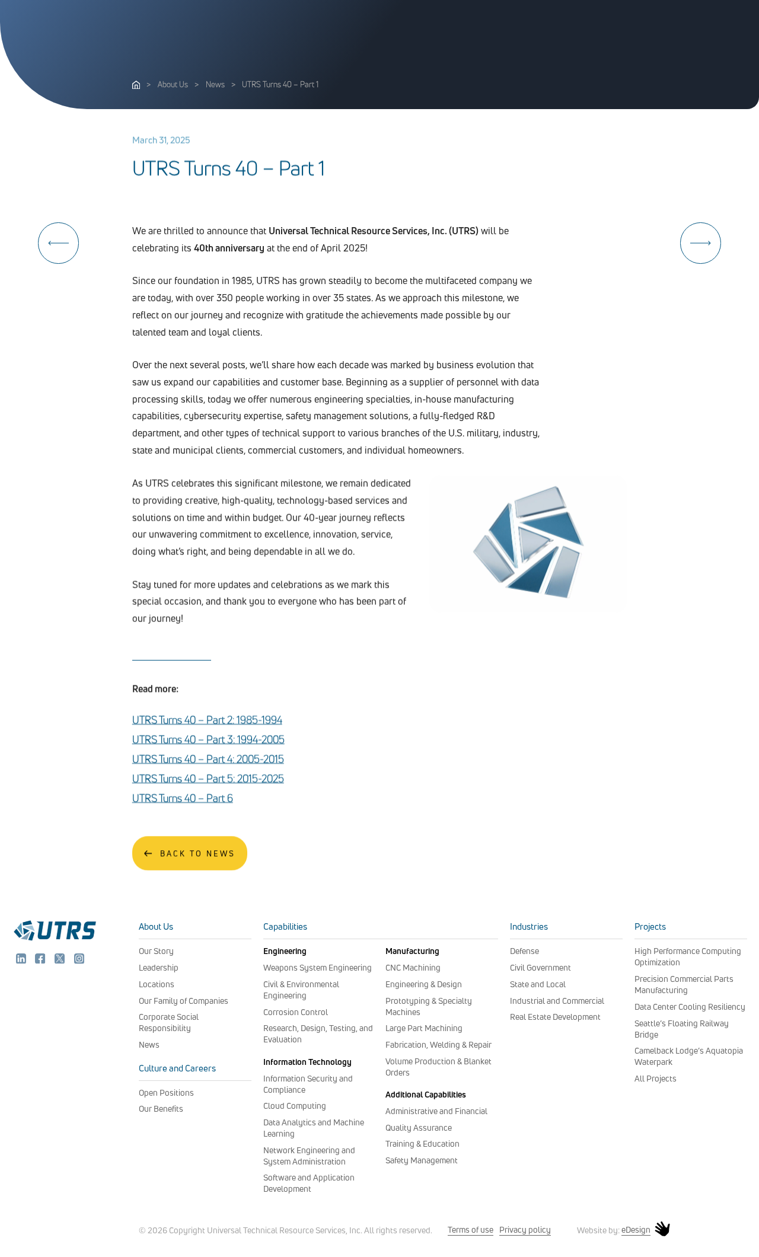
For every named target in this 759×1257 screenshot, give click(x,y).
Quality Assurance (418, 1127)
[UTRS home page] (136, 85)
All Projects (655, 1078)
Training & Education (422, 1143)
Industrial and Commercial (557, 1000)
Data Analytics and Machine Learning (313, 1127)
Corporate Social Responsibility (169, 1022)
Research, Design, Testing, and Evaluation (318, 1033)
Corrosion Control (295, 1011)
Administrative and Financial (436, 1110)
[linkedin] (22, 960)
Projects (650, 926)
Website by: (613, 1230)
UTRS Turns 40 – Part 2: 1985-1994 (207, 720)
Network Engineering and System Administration (309, 1155)
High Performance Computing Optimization (687, 956)
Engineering (285, 950)
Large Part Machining (424, 1027)
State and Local (538, 984)
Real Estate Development (555, 1016)
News (215, 84)
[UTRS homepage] (54, 939)
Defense (524, 950)
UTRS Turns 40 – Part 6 (182, 798)
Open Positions (166, 1092)
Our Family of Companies (183, 1000)
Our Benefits (161, 1108)
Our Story (156, 950)
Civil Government (540, 967)
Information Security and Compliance (308, 1084)
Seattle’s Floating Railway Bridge (681, 1028)
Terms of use (470, 1229)
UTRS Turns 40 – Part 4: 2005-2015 (208, 759)
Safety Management (421, 1160)
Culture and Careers (177, 1068)
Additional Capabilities (425, 1094)
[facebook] (41, 960)
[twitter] (61, 960)
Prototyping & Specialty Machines (428, 1006)
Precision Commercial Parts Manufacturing (684, 984)
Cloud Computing (294, 1105)
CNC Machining (413, 967)
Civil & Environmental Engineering (301, 989)
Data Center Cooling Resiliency (689, 1006)
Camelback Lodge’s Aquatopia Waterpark (688, 1056)
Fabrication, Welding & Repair (438, 1044)
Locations (156, 984)
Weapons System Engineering (317, 967)
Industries (529, 926)
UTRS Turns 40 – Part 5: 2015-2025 (208, 779)
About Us (173, 84)
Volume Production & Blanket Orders (438, 1066)
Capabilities (285, 926)
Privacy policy (525, 1229)
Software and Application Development (309, 1183)
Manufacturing (412, 950)
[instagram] (79, 960)
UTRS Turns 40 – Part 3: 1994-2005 (208, 739)
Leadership (158, 967)
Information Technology (307, 1061)
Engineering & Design (423, 984)
